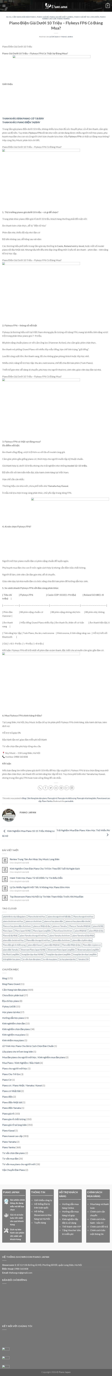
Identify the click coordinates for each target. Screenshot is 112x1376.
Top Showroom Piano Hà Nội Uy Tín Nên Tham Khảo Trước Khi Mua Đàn (46, 896)
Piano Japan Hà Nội (23, 931)
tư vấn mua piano (50, 959)
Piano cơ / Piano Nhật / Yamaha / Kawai (22, 1085)
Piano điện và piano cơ (92, 945)
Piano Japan (8, 931)
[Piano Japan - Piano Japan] (56, 6)
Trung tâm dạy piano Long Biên (58, 954)
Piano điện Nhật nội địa (71, 945)
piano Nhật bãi (80, 931)
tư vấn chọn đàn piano (32, 959)
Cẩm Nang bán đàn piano (24, 17)
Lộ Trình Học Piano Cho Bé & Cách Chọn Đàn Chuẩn (28, 1046)
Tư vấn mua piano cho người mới (18, 1164)
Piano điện (7, 1096)
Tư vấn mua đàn (10, 1158)
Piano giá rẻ (43, 17)
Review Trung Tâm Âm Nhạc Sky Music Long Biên (34, 859)
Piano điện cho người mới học (38, 940)
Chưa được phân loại (12, 995)
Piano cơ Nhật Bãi (11, 1091)
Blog (8, 17)
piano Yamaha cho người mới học (33, 935)
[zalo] (5, 1360)
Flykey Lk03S (9, 1006)
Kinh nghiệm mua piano (13, 1034)
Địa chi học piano (10, 1000)
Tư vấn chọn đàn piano (13, 1153)
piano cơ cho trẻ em (34, 921)
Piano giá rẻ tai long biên (86, 17)
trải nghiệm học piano (11, 959)
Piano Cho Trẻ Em (11, 1074)
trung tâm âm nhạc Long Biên (85, 954)
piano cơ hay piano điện (53, 921)
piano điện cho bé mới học (13, 940)
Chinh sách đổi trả (99, 1226)
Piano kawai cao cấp (12, 1136)
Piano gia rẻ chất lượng (62, 17)
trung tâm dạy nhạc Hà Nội (32, 954)
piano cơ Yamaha (60, 926)
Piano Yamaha (9, 1141)
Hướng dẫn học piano (13, 1017)
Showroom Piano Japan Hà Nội (33, 950)
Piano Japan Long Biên (42, 931)
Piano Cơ (7, 1079)
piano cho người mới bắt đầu (59, 916)
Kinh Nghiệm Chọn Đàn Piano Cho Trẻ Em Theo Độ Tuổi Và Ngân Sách (45, 868)
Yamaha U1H (83, 959)
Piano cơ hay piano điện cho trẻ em (17, 926)
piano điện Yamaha (10, 950)
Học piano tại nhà (11, 1012)
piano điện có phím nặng (82, 940)
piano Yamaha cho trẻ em (60, 935)
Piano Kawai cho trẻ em (63, 931)
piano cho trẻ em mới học (13, 921)
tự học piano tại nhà (67, 959)
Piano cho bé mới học (36, 916)
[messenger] (5, 1351)
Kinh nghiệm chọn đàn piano (16, 1029)
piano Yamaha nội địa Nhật (83, 935)
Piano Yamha (63, 19)
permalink (69, 801)
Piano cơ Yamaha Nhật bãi (79, 926)
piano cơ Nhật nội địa (41, 926)
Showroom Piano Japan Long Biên (61, 950)
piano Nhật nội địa (96, 931)
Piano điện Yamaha (11, 1107)
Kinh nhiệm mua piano (13, 1040)
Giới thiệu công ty (43, 1200)
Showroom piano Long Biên (88, 950)
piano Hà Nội (98, 926)
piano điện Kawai (35, 945)
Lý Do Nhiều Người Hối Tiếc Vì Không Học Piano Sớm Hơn (40, 887)
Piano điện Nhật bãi (12, 1102)
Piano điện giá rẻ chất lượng (14, 945)
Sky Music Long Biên (11, 954)
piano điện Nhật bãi (52, 945)
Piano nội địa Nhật (10, 935)
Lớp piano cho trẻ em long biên (17, 1051)
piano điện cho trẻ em (61, 940)
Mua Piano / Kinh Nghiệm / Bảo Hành (21, 1062)
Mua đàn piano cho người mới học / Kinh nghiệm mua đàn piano (33, 1057)
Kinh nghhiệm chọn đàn (13, 1023)
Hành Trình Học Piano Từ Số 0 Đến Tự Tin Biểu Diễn (36, 877)
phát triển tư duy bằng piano (14, 916)
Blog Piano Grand (11, 984)
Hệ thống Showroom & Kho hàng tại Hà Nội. (42, 1215)
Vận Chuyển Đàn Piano (13, 1169)
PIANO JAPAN (67, 37)
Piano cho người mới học (83, 916)
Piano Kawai (8, 1130)
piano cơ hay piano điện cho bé (78, 921)
